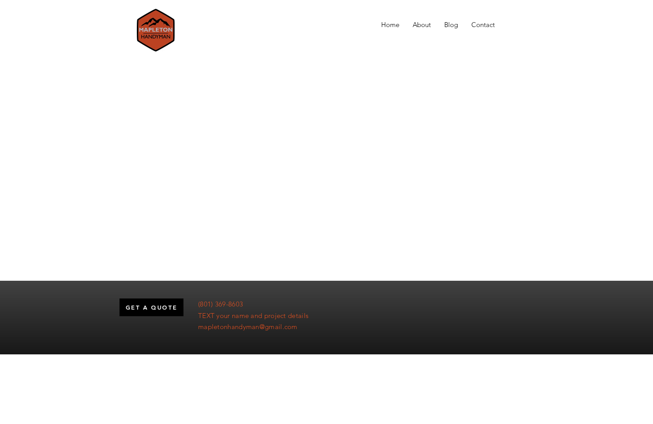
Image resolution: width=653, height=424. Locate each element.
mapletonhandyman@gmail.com (248, 326)
